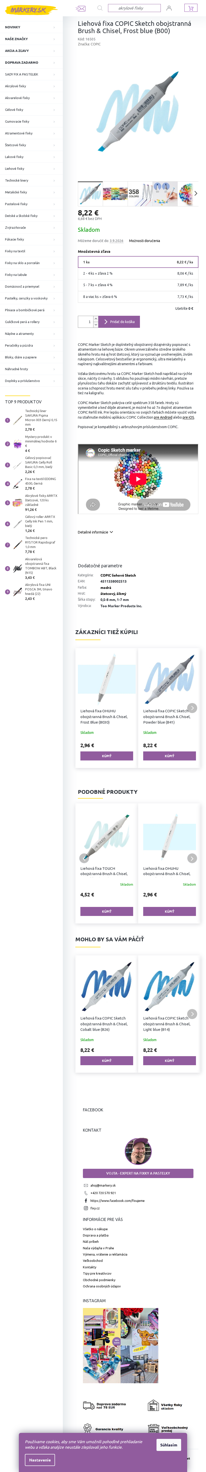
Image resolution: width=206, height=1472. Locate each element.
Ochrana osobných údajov (102, 1286)
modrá (105, 587)
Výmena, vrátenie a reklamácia (105, 1254)
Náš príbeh (91, 1241)
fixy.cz (95, 1208)
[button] (84, 708)
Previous (84, 858)
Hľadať (102, 8)
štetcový (107, 593)
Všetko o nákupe (95, 1229)
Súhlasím (167, 1444)
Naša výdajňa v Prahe (98, 1248)
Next (192, 858)
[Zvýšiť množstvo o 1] (95, 319)
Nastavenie (38, 1459)
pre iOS (188, 417)
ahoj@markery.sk (103, 1185)
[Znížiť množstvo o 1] (95, 325)
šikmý (121, 593)
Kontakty (89, 1267)
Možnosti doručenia (144, 241)
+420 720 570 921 (103, 1193)
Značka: (89, 44)
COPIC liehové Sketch (118, 575)
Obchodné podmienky (99, 1280)
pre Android (163, 417)
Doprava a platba (96, 1235)
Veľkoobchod (93, 1260)
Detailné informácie (93, 532)
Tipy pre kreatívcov (97, 1273)
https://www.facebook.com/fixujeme (117, 1200)
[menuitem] (31, 27)
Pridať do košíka (122, 322)
